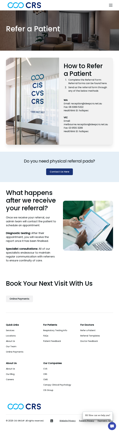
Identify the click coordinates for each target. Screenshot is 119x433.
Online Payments (19, 298)
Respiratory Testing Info (55, 330)
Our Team (11, 346)
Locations (11, 335)
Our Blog (10, 374)
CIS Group (48, 390)
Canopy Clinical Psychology (57, 384)
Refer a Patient (87, 330)
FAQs (45, 335)
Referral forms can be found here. (87, 83)
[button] (110, 5)
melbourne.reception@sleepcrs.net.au (86, 124)
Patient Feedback (52, 341)
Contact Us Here (59, 171)
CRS (45, 374)
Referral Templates (90, 335)
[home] (24, 5)
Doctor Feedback (89, 341)
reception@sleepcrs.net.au (86, 103)
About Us (10, 341)
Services (10, 330)
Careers (10, 379)
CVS (45, 368)
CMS (45, 379)
